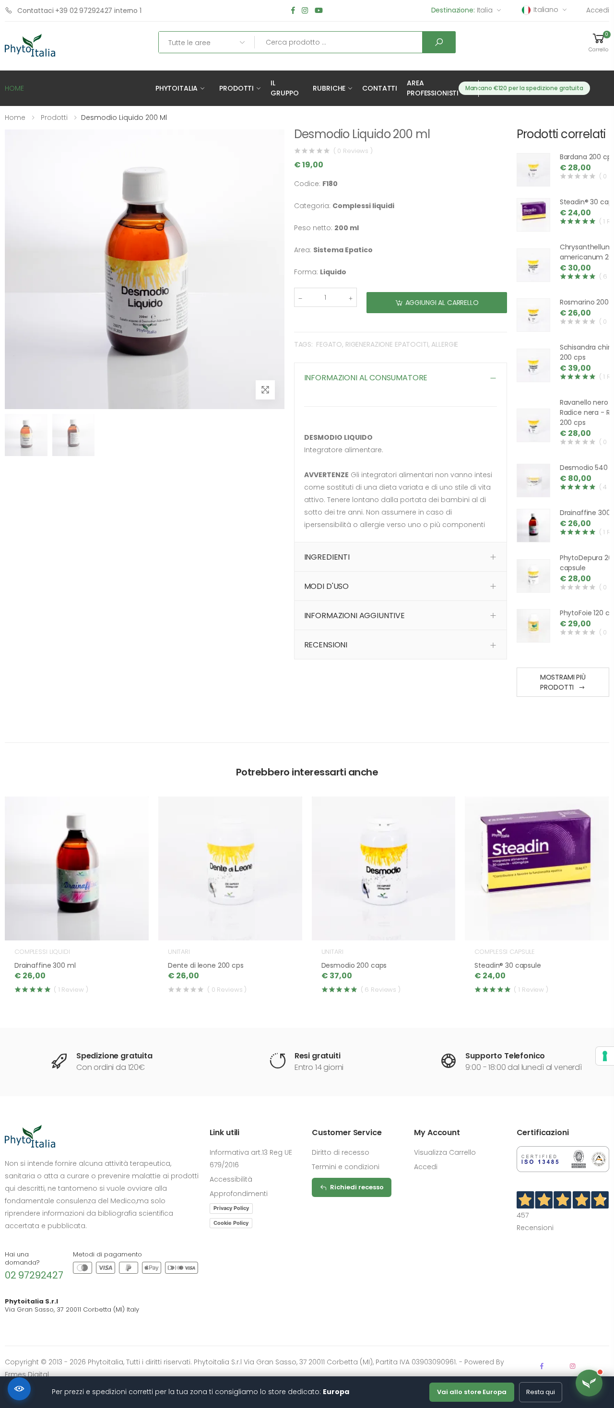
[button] (598, 42)
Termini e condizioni (345, 1167)
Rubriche (329, 88)
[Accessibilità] (19, 1388)
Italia (462, 10)
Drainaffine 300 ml (44, 965)
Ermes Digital (27, 1374)
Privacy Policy (231, 1208)
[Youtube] (319, 10)
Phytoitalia (176, 88)
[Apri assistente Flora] (589, 1383)
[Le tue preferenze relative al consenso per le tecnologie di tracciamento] (605, 1056)
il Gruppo (284, 88)
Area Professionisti (433, 88)
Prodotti (236, 88)
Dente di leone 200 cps (206, 965)
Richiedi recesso (357, 1187)
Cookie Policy (230, 1223)
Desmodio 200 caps (354, 965)
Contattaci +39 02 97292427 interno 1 (79, 10)
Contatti (379, 88)
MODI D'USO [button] (326, 586)
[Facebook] (293, 10)
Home (15, 117)
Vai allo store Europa (472, 1391)
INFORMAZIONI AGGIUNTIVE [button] (354, 615)
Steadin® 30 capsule (507, 965)
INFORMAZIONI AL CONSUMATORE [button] (366, 377)
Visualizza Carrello (445, 1152)
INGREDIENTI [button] (327, 557)
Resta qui (540, 1391)
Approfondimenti (239, 1193)
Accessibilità (231, 1179)
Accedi (597, 10)
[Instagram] (305, 10)
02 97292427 (34, 1275)
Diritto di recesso (340, 1152)
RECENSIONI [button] (325, 644)
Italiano (545, 9)
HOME (14, 88)
